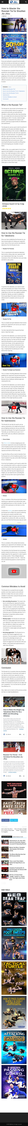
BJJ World (4, 16)
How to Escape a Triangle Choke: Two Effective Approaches (20, 830)
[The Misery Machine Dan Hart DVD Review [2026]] (5, 855)
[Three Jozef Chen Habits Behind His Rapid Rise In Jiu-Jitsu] (5, 862)
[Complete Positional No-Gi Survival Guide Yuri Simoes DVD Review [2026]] (5, 869)
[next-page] (5, 883)
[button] (2, 2)
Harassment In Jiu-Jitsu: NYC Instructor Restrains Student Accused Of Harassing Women (17, 842)
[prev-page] (2, 883)
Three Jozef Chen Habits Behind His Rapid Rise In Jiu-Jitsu (17, 862)
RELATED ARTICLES (6, 836)
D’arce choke (7, 443)
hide (9, 86)
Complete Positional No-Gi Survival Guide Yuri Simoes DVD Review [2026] (18, 869)
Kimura (10, 510)
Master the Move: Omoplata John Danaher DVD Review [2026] (17, 849)
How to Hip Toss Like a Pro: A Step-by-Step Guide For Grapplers (7, 830)
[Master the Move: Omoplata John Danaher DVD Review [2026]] (5, 849)
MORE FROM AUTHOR (18, 836)
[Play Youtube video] (14, 309)
